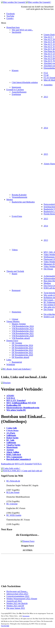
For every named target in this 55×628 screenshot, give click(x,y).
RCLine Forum (12, 492)
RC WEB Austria (13, 515)
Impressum (26, 616)
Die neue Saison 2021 (15, 608)
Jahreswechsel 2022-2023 (17, 594)
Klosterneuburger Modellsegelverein (22, 407)
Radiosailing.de (7, 464)
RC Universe (11, 504)
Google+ (10, 18)
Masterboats (12, 447)
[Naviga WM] (21, 471)
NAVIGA (10, 398)
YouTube (10, 16)
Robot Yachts (12, 438)
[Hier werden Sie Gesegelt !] (26, 2)
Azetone (10, 450)
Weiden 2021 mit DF (15, 606)
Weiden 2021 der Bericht (17, 603)
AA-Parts (10, 433)
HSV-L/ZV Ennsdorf (15, 400)
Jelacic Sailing (12, 452)
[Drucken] (6, 383)
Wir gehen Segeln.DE (16, 410)
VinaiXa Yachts (13, 445)
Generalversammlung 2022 (17, 596)
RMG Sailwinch (13, 454)
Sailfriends (11, 435)
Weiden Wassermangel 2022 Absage (21, 598)
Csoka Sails (11, 428)
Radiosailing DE (13, 405)
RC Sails (10, 440)
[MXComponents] (16, 369)
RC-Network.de (13, 481)
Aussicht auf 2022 (14, 601)
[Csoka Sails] (10, 468)
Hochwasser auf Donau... (17, 591)
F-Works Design (12, 430)
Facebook (10, 13)
